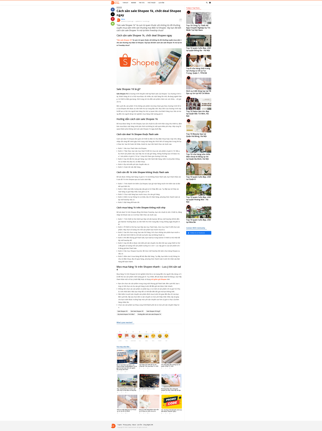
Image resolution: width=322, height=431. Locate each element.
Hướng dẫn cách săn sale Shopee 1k (149, 314)
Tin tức (119, 7)
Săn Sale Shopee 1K (137, 311)
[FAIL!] (126, 336)
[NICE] (153, 336)
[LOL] (140, 336)
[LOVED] (120, 336)
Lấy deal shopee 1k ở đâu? (126, 314)
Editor (123, 19)
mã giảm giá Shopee (158, 279)
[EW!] (166, 336)
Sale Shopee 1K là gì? (153, 311)
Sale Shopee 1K (122, 311)
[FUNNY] (159, 336)
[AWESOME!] (133, 336)
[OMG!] (146, 336)
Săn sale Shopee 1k (124, 40)
